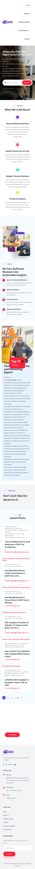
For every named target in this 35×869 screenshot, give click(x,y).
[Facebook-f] (6, 764)
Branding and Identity (13, 672)
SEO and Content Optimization (16, 530)
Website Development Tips (14, 647)
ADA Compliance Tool (13, 564)
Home (28, 5)
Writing (8, 532)
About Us (27, 13)
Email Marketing (11, 526)
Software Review (24, 22)
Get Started (12, 735)
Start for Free (27, 82)
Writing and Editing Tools (16, 537)
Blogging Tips (10, 566)
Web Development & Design (15, 645)
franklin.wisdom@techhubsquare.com (17, 552)
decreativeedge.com (13, 606)
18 (17, 698)
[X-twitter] (12, 764)
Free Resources (23, 30)
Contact (27, 39)
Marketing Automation (13, 528)
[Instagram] (3, 764)
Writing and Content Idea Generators (14, 534)
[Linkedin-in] (9, 764)
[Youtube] (15, 764)
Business (19, 566)
